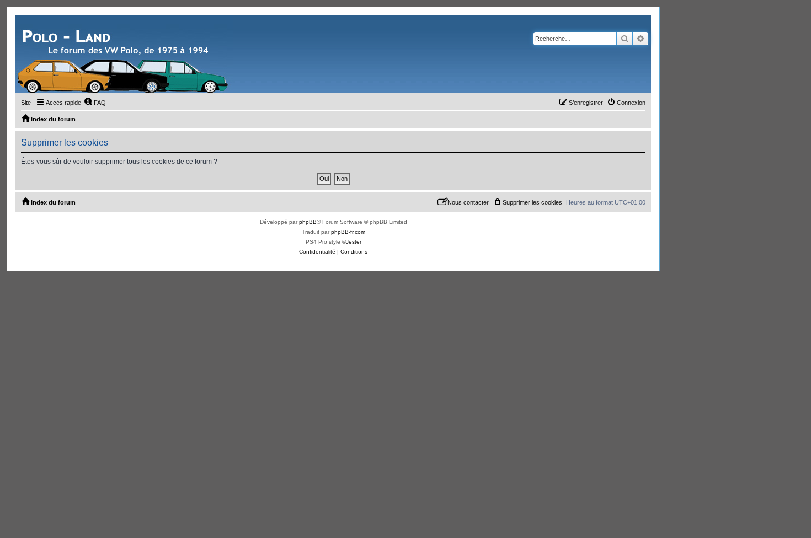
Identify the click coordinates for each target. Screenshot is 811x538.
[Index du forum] (124, 54)
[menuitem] (95, 102)
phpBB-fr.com (348, 232)
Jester (353, 242)
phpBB (308, 222)
